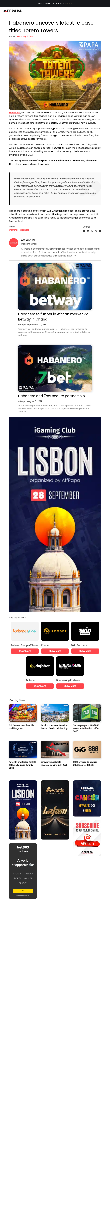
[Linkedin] (34, 240)
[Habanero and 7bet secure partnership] (55, 368)
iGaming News (17, 700)
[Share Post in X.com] (92, 231)
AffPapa (26, 240)
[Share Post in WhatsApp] (96, 231)
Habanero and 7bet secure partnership (51, 396)
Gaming (13, 229)
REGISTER (69, 3)
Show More (25, 651)
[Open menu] (104, 11)
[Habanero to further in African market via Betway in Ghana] (55, 286)
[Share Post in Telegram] (100, 231)
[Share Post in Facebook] (84, 231)
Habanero (24, 229)
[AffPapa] (13, 246)
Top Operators (17, 617)
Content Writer (29, 243)
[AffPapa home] (12, 11)
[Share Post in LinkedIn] (88, 231)
